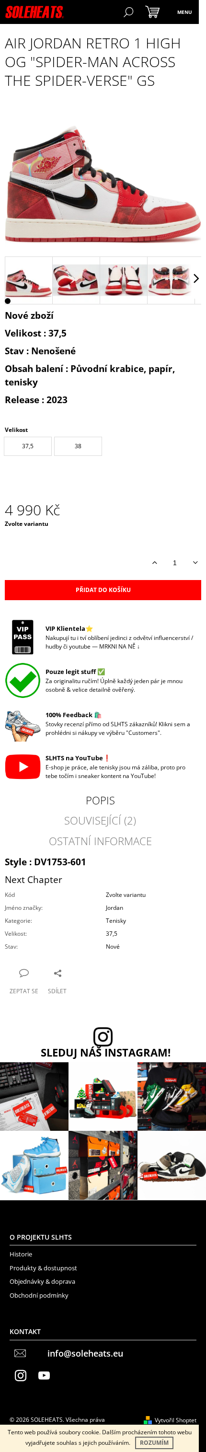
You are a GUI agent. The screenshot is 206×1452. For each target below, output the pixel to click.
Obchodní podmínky (39, 1295)
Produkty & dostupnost (43, 1268)
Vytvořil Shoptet (175, 1420)
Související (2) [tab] (100, 820)
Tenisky (116, 921)
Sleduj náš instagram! (106, 1052)
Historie (21, 1254)
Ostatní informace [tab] (100, 841)
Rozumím (154, 1443)
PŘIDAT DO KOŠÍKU (103, 590)
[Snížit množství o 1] (195, 563)
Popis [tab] (100, 800)
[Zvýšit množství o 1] (154, 563)
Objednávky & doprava (42, 1281)
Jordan (114, 908)
